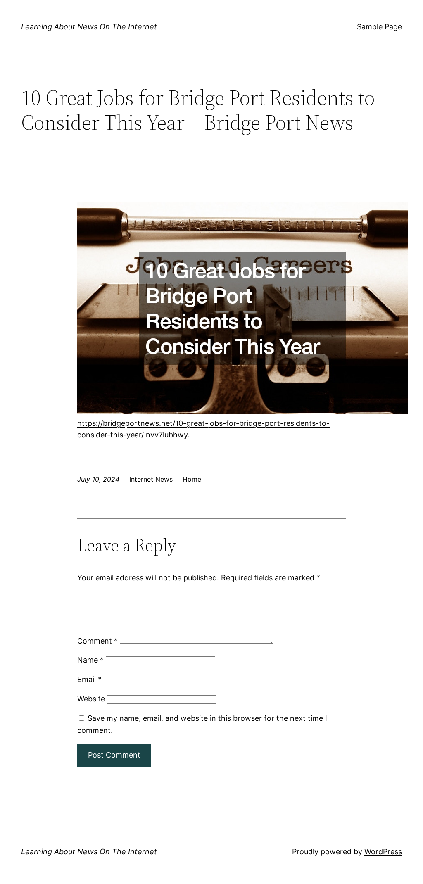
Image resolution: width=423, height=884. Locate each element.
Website (91, 698)
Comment (97, 641)
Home (192, 479)
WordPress (383, 851)
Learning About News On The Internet (89, 26)
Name (90, 660)
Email (89, 679)
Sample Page (379, 26)
